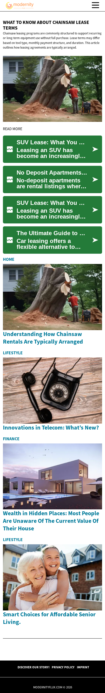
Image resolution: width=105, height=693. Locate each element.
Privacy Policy (63, 667)
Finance (11, 438)
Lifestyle (13, 353)
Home (8, 259)
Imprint (83, 667)
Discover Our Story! (34, 667)
